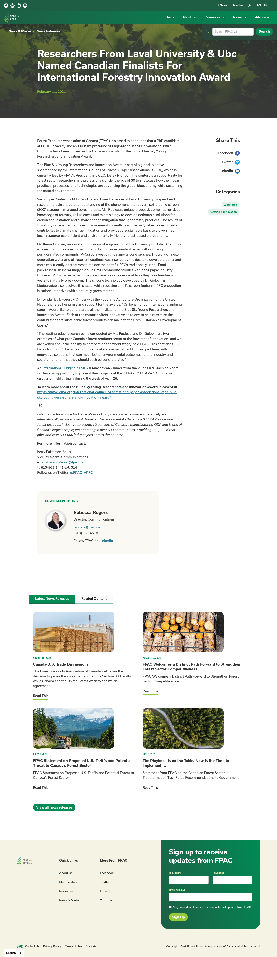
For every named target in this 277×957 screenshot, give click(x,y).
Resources (66, 891)
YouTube (106, 900)
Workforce (230, 204)
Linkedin (106, 891)
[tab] (52, 599)
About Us (65, 873)
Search (223, 5)
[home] (12, 17)
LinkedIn (106, 541)
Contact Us (32, 946)
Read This (40, 696)
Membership (68, 882)
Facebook (107, 873)
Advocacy (262, 17)
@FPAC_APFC (81, 472)
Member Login (242, 5)
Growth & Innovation (223, 211)
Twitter (105, 882)
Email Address (177, 890)
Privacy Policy (52, 946)
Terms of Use (73, 946)
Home (170, 17)
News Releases (48, 31)
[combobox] (14, 953)
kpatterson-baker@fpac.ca (62, 462)
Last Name (218, 873)
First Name (175, 873)
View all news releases (54, 807)
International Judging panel (63, 368)
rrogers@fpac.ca (87, 527)
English (11, 952)
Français (91, 946)
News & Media (19, 31)
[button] (189, 17)
